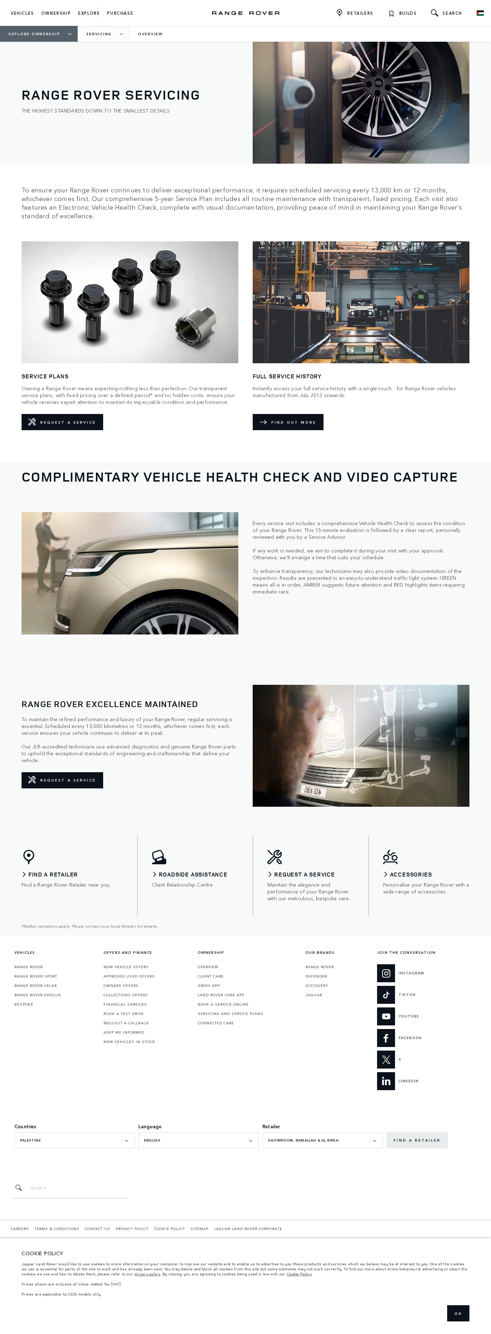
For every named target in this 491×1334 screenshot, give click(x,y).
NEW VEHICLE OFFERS (126, 966)
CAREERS (20, 1228)
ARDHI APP (209, 985)
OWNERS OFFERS (121, 985)
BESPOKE (23, 1004)
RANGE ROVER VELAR (35, 985)
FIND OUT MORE (293, 422)
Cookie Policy (299, 1273)
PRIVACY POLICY (132, 1228)
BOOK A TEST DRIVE (124, 1013)
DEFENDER (316, 976)
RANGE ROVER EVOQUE (37, 994)
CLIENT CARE (211, 976)
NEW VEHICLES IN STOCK (129, 1041)
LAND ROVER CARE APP (221, 994)
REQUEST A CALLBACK (126, 1022)
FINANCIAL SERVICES (125, 1004)
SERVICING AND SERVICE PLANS (230, 1013)
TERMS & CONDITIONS (57, 1228)
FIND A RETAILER (417, 1140)
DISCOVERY (317, 985)
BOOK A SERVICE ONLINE (223, 1004)
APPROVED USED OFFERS (129, 976)
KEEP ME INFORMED (124, 1032)
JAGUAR (314, 994)
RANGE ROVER (28, 966)
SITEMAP (199, 1228)
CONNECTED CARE (216, 1022)
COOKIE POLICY (169, 1228)
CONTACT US (97, 1228)
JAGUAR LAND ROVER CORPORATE (248, 1228)
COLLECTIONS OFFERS (126, 994)
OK (458, 1313)
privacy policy (147, 1273)
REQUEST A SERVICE (68, 422)
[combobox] (74, 1140)
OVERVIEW (208, 966)
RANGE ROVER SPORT (35, 976)
